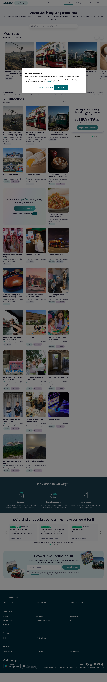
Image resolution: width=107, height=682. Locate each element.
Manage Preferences (46, 87)
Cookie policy (51, 81)
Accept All (61, 87)
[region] (54, 80)
